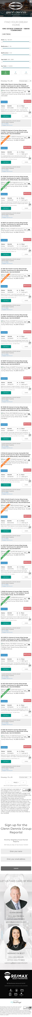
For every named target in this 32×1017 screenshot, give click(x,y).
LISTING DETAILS (6, 116)
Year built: (7, 59)
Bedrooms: (6, 46)
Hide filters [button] (26, 73)
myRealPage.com (16, 1002)
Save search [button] (5, 73)
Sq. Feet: (7, 66)
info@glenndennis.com (7, 125)
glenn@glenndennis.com (16, 922)
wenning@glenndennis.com (16, 963)
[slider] (2, 41)
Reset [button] (15, 73)
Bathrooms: (6, 53)
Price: (6, 39)
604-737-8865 (5, 123)
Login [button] (6, 34)
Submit (16, 868)
